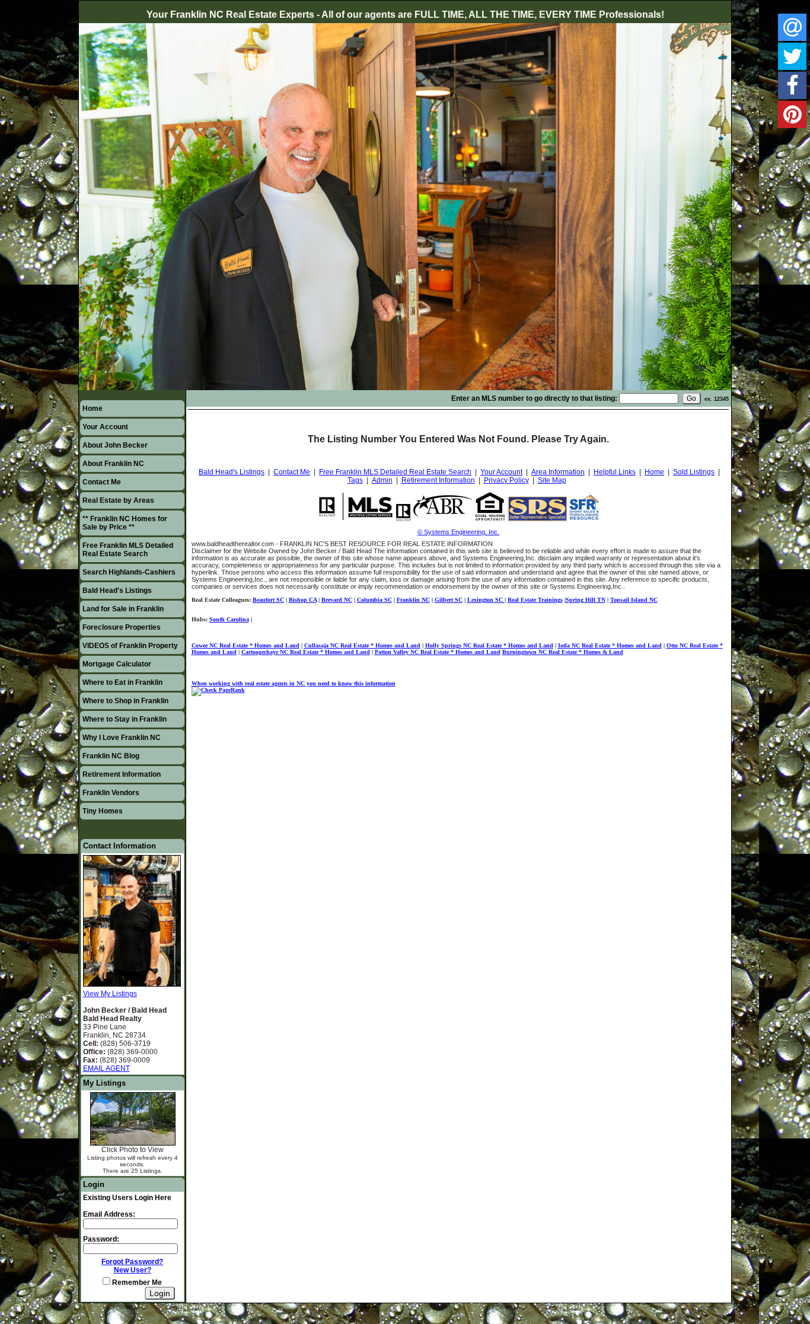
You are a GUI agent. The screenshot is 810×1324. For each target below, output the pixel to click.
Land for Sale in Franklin (123, 609)
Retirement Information (121, 774)
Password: (101, 1239)
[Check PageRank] (218, 690)
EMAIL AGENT (106, 1068)
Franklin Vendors (110, 793)
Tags (355, 480)
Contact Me (101, 482)
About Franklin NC (113, 464)
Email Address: (109, 1214)
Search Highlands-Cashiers (129, 572)
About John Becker (115, 445)
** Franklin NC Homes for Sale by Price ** (124, 523)
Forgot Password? (132, 1262)
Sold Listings (694, 472)
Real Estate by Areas (118, 500)
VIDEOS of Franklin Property (130, 646)
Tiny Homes (102, 811)
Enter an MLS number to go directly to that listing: (534, 398)
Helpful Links (615, 472)
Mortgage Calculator (116, 664)
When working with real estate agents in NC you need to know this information (294, 683)
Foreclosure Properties (121, 627)
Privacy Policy (506, 480)
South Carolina (229, 619)
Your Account (105, 427)
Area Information (558, 472)
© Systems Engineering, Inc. (458, 531)
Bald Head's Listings (117, 590)
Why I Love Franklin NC (121, 737)
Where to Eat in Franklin (122, 682)
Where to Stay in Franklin (124, 719)
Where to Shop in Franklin (125, 701)
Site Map (552, 480)
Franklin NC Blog (110, 756)
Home (92, 408)
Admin (382, 480)
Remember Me (136, 1282)
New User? (132, 1270)
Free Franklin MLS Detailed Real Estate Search (127, 549)
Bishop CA (303, 599)
